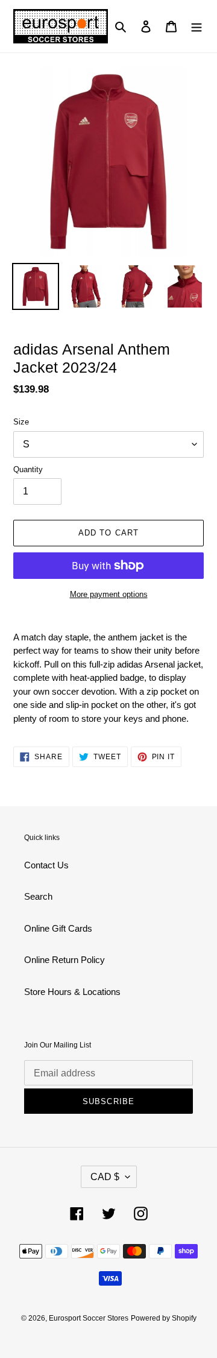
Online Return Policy (64, 960)
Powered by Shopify (164, 1318)
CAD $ (104, 1177)
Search (38, 896)
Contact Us (46, 865)
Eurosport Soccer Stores (88, 1318)
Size (21, 421)
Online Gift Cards (58, 928)
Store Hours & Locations (72, 992)
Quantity (28, 469)
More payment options (109, 594)
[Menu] (196, 26)
